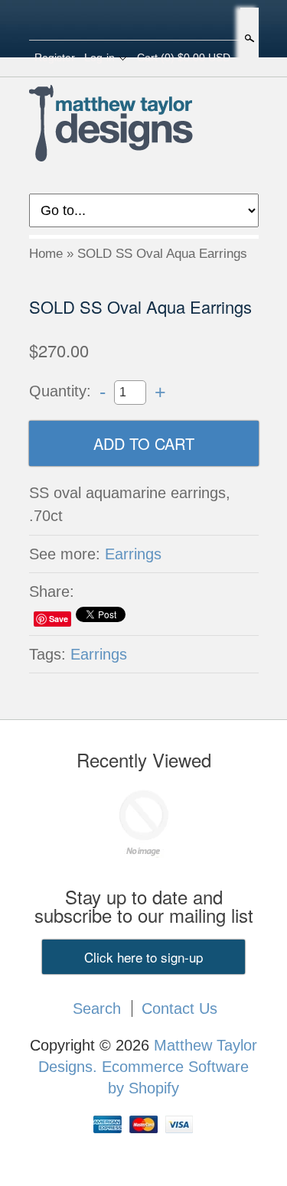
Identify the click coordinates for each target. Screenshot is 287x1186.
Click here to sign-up (143, 956)
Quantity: (60, 391)
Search (248, 38)
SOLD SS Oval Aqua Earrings (162, 253)
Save (58, 618)
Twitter (143, 21)
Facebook (117, 21)
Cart (183, 57)
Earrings (133, 554)
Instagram (169, 21)
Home (46, 253)
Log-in (99, 57)
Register (54, 57)
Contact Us (179, 1008)
